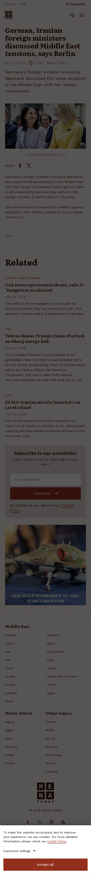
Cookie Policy (56, 841)
